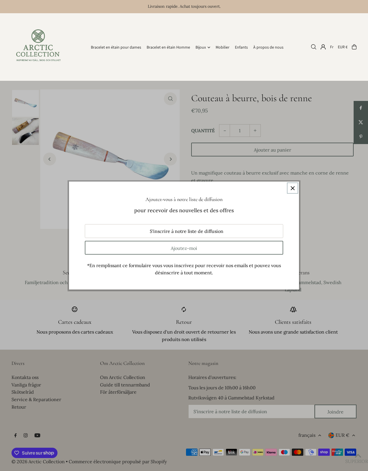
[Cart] (354, 46)
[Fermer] (293, 188)
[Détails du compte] (323, 46)
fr (332, 47)
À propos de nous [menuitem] (268, 47)
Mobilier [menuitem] (222, 47)
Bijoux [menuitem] (200, 47)
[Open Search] (313, 46)
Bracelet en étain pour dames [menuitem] (116, 47)
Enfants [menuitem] (241, 47)
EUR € (343, 47)
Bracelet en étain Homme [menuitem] (168, 47)
